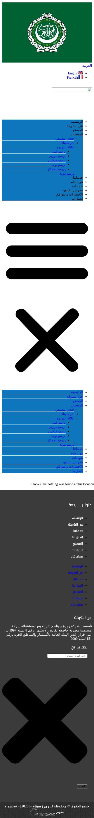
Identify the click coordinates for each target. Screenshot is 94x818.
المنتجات (76, 134)
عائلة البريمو (65, 147)
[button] (47, 295)
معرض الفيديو (73, 190)
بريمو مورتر (57, 156)
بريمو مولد (66, 173)
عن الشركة (75, 126)
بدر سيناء (67, 143)
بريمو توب (58, 164)
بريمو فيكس (57, 160)
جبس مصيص (64, 138)
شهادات (77, 186)
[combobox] (67, 656)
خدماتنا (78, 177)
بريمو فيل (59, 151)
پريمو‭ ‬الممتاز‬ (56, 169)
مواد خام (77, 182)
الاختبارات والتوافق (69, 194)
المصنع (78, 130)
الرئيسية (77, 122)
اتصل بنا (77, 198)
